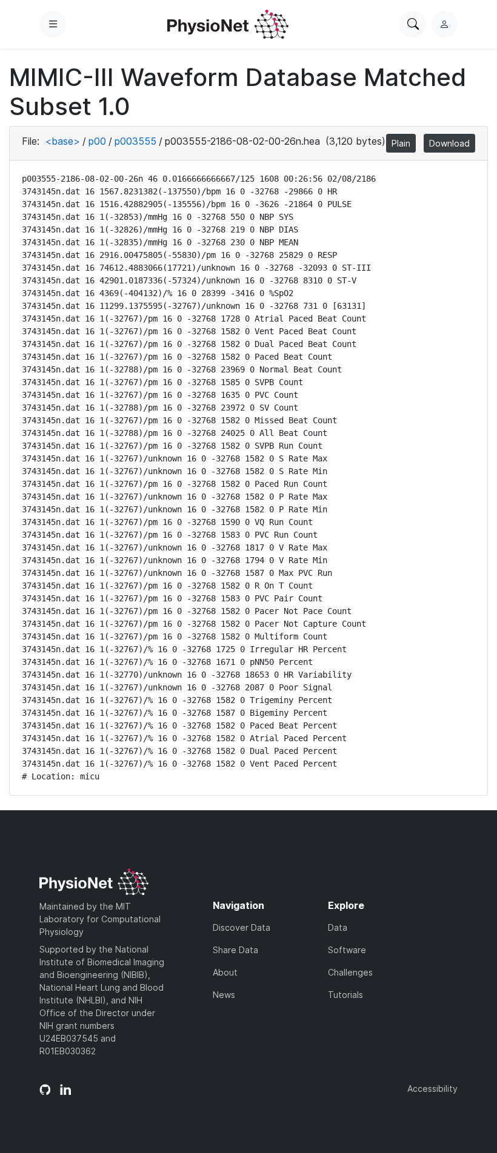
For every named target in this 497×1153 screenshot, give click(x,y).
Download (449, 143)
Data (337, 927)
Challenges (350, 972)
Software (347, 950)
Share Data (235, 950)
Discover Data (241, 927)
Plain (401, 143)
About (225, 972)
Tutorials (345, 994)
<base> (62, 141)
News (224, 994)
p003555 (135, 141)
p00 (97, 141)
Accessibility (432, 1088)
